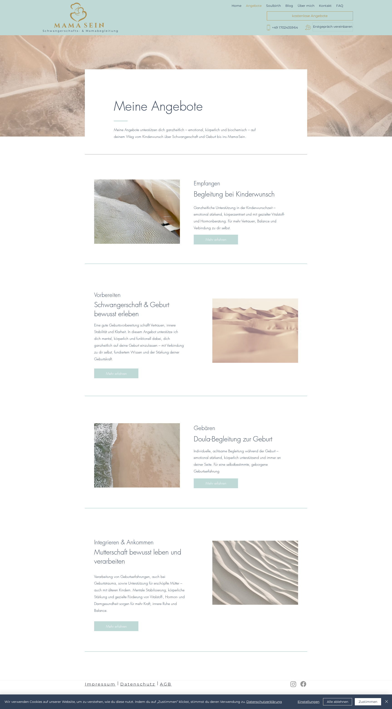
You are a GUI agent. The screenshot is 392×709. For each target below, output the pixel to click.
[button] (333, 26)
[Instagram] (293, 684)
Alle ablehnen (337, 702)
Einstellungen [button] (308, 702)
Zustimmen (368, 702)
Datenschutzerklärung (264, 702)
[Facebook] (303, 684)
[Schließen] (386, 701)
